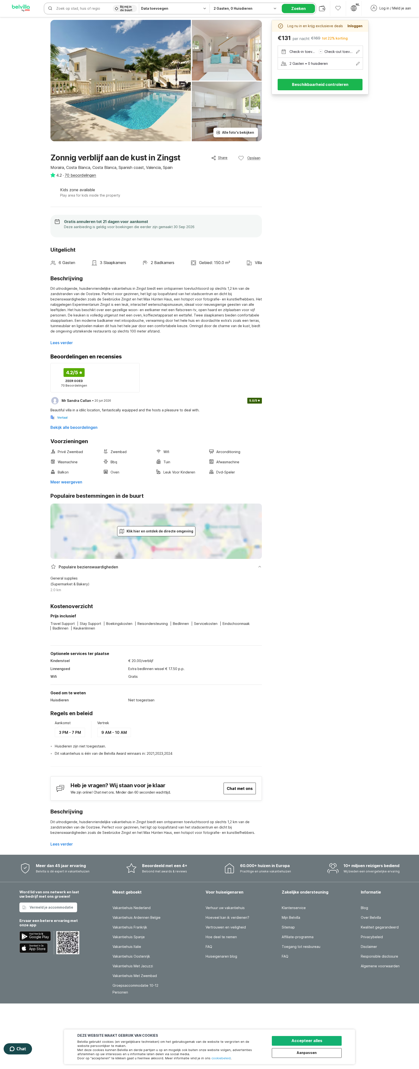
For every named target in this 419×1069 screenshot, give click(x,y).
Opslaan (253, 158)
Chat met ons (240, 788)
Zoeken (298, 8)
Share (222, 158)
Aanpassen (307, 1053)
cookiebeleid (221, 1058)
